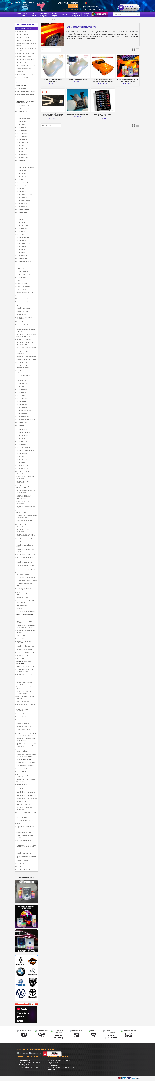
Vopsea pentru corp (22, 723)
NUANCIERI (99, 14)
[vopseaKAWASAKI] (32, 993)
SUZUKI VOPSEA (21, 268)
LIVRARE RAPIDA (24, 1060)
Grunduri (19, 280)
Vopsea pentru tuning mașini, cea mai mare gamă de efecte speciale (25, 329)
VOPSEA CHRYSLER (23, 139)
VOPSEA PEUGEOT (22, 234)
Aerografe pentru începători (25, 765)
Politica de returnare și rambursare (30, 1062)
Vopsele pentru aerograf (24, 850)
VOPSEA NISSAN (21, 228)
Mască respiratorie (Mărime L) (77, 114)
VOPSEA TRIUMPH (22, 466)
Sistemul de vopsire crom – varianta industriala (61, 1068)
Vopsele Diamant (21, 314)
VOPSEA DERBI (21, 401)
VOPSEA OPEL (21, 231)
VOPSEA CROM (21, 89)
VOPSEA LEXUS (21, 204)
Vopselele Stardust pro (23, 853)
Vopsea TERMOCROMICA (24, 68)
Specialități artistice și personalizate (23, 662)
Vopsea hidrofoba (22, 655)
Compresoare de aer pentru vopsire (25, 841)
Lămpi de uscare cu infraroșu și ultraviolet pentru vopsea (26, 831)
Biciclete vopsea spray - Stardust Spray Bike (24, 573)
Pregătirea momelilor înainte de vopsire (26, 705)
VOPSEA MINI (20, 222)
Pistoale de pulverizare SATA (25, 789)
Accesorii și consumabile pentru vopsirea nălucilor (26, 692)
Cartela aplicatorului (56, 1064)
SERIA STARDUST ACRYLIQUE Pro (26, 856)
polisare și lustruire (22, 817)
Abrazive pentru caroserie (24, 820)
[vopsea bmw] (20, 972)
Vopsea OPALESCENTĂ (23, 78)
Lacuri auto (20, 618)
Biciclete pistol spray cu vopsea (26, 577)
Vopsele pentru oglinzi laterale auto (26, 371)
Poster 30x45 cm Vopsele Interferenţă (102, 115)
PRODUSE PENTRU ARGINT (25, 95)
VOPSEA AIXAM (21, 112)
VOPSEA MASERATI (22, 210)
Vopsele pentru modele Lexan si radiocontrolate (26, 739)
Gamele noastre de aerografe (25, 762)
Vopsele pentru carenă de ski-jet (26, 539)
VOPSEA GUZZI (21, 444)
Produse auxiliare (21, 605)
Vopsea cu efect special (23, 28)
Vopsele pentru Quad (23, 542)
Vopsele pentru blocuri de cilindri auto (24, 352)
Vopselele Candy (21, 62)
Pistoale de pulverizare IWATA (25, 792)
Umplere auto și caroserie (24, 289)
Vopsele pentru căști (22, 597)
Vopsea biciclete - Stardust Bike (26, 570)
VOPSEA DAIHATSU (22, 152)
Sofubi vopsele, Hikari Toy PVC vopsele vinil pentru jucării (26, 734)
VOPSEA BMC (20, 124)
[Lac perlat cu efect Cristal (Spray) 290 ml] (53, 66)
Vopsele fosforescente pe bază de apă (26, 44)
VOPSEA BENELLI (22, 386)
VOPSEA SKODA (21, 256)
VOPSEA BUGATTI (22, 130)
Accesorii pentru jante (23, 302)
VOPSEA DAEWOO (22, 148)
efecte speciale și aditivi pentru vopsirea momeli (26, 697)
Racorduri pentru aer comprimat (26, 798)
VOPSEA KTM (20, 426)
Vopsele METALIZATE (23, 308)
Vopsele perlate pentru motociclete (23, 530)
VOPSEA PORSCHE (22, 237)
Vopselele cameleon (22, 34)
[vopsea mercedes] (32, 972)
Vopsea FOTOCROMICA (23, 72)
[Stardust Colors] (30, 5)
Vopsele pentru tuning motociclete (23, 472)
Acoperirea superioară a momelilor (23, 710)
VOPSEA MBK (20, 438)
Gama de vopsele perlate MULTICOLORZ (24, 318)
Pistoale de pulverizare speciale (26, 795)
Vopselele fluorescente (23, 56)
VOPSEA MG (20, 219)
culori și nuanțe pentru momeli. (25, 701)
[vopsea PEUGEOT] (32, 982)
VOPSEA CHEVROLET (23, 136)
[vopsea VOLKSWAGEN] (20, 993)
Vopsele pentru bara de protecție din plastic (23, 366)
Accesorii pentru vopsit (23, 759)
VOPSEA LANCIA (21, 197)
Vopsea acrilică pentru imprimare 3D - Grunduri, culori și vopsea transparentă (26, 744)
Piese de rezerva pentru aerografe (23, 775)
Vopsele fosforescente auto (25, 53)
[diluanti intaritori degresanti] (26, 916)
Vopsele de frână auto (23, 363)
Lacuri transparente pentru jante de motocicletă (26, 511)
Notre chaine (23, 1004)
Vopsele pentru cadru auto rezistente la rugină (24, 343)
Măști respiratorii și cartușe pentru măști (24, 808)
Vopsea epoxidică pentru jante (25, 292)
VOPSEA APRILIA (21, 383)
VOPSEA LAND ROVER (23, 201)
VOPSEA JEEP (21, 185)
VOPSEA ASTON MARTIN (24, 118)
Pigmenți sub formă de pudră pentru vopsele (25, 675)
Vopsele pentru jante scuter (25, 562)
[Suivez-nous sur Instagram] (35, 1053)
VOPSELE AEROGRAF (86, 14)
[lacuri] (26, 941)
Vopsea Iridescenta (22, 322)
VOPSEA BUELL (21, 395)
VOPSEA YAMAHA (22, 469)
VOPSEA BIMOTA (21, 389)
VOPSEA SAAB (21, 249)
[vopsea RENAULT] (20, 961)
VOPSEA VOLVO (21, 277)
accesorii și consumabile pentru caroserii (26, 813)
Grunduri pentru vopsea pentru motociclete (26, 477)
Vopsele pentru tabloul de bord (26, 356)
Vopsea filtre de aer (22, 801)
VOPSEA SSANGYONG (23, 262)
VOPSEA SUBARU (22, 265)
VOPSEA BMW (21, 127)
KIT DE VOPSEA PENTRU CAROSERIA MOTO (24, 376)
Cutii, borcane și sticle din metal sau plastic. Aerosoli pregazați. (26, 846)
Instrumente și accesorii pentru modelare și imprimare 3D (26, 750)
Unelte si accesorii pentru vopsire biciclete (24, 589)
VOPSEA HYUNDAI (22, 173)
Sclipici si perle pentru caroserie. (26, 666)
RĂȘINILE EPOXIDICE (23, 679)
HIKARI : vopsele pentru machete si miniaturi (23, 730)
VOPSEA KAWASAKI (22, 423)
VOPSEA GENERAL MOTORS (25, 167)
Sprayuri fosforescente (23, 40)
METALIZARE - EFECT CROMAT (26, 92)
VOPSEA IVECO (21, 179)
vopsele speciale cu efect (22, 14)
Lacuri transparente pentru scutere (24, 558)
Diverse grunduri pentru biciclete (26, 580)
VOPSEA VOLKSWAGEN (24, 274)
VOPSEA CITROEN (22, 142)
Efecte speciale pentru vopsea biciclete (25, 593)
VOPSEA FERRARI (22, 158)
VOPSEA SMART (21, 259)
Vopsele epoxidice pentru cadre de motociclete (26, 486)
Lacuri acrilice (20, 635)
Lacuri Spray (20, 658)
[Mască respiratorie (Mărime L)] (78, 100)
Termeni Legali (23, 1066)
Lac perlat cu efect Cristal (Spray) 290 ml (53, 80)
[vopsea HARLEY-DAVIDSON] (32, 961)
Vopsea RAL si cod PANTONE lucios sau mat (25, 601)
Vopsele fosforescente (23, 37)
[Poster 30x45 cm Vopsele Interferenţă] (103, 100)
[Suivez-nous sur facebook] (23, 1053)
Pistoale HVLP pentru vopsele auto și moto (25, 780)
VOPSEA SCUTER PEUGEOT (25, 450)
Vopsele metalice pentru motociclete (24, 525)
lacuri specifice (21, 638)
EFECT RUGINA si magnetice (25, 75)
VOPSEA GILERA (21, 407)
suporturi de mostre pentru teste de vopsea (25, 827)
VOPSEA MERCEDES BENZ (25, 216)
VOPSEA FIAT (20, 161)
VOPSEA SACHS (21, 456)
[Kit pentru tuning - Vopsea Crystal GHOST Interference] (103, 66)
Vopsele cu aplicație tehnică (25, 646)
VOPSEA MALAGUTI (22, 435)
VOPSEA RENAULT (22, 240)
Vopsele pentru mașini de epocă (26, 359)
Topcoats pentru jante (23, 299)
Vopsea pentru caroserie (44, 14)
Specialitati (64, 14)
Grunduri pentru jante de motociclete (24, 502)
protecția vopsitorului (23, 804)
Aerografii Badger (22, 772)
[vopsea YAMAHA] (20, 982)
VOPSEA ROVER (21, 246)
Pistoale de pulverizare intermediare (23, 785)
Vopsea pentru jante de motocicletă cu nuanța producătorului (23, 496)
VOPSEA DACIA (21, 145)
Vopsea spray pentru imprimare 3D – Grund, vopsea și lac (26, 755)
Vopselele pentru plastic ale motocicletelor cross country (25, 535)
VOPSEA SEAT (21, 253)
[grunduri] (26, 891)
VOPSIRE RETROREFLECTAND (26, 652)
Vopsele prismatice (22, 31)
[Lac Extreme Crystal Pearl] (78, 66)
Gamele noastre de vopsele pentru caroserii (25, 102)
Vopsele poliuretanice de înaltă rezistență (26, 49)
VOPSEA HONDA (21, 170)
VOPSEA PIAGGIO (22, 453)
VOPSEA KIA (20, 188)
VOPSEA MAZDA (21, 213)
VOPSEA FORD (21, 164)
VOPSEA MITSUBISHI (23, 225)
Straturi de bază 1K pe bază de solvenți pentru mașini (26, 335)
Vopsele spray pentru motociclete (23, 482)
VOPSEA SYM (20, 462)
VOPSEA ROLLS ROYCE (24, 243)
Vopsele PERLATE (22, 311)
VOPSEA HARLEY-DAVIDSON (25, 410)
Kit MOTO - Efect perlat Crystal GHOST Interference (127, 80)
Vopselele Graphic (22, 861)
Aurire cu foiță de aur (22, 720)
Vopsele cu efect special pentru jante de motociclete (26, 507)
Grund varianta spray (23, 286)
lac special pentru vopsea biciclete (24, 584)
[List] (137, 49)
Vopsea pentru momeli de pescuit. (24, 687)
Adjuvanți (19, 608)
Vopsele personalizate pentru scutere (25, 550)
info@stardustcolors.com (69, 9)
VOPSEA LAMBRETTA (23, 432)
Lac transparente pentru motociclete (24, 521)
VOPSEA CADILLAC (22, 133)
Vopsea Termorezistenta (24, 649)
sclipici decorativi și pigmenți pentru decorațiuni (25, 670)
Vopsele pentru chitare (23, 726)
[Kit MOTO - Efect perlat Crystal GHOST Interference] (128, 66)
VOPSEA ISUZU (21, 176)
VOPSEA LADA (21, 191)
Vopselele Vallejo (21, 867)
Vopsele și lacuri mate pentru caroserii (25, 631)
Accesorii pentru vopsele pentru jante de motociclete (26, 516)
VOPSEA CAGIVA (21, 398)
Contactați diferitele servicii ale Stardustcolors (59, 1061)
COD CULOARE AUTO (23, 109)
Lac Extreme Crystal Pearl (78, 79)
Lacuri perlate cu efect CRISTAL (24, 81)
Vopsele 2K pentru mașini (24, 339)
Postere (18, 823)
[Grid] (133, 49)
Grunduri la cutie (21, 283)
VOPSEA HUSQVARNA (23, 417)
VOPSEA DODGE (21, 155)
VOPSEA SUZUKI (21, 459)
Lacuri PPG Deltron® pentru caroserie (24, 621)
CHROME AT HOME (22, 98)
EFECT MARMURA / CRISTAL (25, 65)
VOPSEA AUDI (21, 121)
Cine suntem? (54, 1066)
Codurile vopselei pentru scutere (26, 554)
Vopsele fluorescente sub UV (25, 59)
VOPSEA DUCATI (21, 404)
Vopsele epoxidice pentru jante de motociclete (26, 491)
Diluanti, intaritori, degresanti (25, 611)
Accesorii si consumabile (75, 14)
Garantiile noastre (24, 1064)
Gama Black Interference (24, 325)
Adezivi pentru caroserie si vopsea (24, 836)
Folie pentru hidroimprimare (25, 717)
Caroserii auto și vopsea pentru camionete (26, 348)
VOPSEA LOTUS (21, 207)
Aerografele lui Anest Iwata (24, 769)
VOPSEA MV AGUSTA (23, 447)
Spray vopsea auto (22, 305)
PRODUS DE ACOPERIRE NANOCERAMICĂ (24, 642)
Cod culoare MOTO (22, 380)
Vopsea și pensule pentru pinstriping (24, 683)
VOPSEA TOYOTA (22, 271)
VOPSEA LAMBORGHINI (24, 194)
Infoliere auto (20, 714)
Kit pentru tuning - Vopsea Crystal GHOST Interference (103, 80)
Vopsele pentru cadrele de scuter (24, 545)
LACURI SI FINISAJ (55, 14)
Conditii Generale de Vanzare (28, 1068)
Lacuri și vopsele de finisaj (24, 615)
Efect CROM (34, 14)
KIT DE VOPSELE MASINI (24, 106)
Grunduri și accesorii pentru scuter (25, 566)
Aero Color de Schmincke (24, 870)
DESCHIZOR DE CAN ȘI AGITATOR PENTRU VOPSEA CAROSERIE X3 (53, 115)
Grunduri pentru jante (23, 296)
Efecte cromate (21, 86)
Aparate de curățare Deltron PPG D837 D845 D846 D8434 (26, 626)
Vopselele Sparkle (22, 864)
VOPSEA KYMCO (21, 429)
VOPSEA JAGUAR (22, 182)
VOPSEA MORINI (21, 441)
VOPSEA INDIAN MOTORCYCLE (26, 420)
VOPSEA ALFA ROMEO (23, 115)
